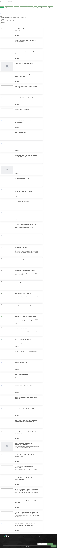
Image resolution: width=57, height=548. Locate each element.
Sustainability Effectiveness (21, 247)
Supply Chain (50, 7)
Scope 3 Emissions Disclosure (21, 374)
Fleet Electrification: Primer (21, 328)
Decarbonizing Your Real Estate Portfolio (24, 63)
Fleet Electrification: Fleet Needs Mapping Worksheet (27, 351)
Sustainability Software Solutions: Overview (25, 270)
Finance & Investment (24, 7)
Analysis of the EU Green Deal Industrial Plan (25, 408)
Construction (16, 7)
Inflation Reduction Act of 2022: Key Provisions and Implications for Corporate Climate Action (14, 17)
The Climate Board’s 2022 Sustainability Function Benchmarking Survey (11, 14)
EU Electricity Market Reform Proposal (23, 282)
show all (2, 7)
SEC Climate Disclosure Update (22, 178)
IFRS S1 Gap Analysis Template (21, 132)
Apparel (7, 7)
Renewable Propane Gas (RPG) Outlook (23, 385)
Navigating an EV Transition (21, 236)
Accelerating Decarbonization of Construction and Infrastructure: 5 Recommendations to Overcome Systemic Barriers (26, 514)
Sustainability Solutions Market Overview (24, 213)
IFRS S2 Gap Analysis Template (22, 144)
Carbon (11, 7)
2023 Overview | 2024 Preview (22, 201)
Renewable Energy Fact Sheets (22, 109)
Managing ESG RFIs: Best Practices (23, 293)
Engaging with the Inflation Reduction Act (24, 167)
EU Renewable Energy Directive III (22, 259)
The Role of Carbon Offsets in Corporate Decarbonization (9, 20)
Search (10, 1)
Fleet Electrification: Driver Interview (23, 339)
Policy (36, 7)
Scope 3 (45, 7)
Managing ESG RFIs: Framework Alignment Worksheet (27, 305)
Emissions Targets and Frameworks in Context (25, 316)
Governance (31, 7)
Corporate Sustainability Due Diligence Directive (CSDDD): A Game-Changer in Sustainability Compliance (26, 226)
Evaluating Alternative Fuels (21, 362)
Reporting (40, 7)
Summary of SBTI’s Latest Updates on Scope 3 (25, 97)
